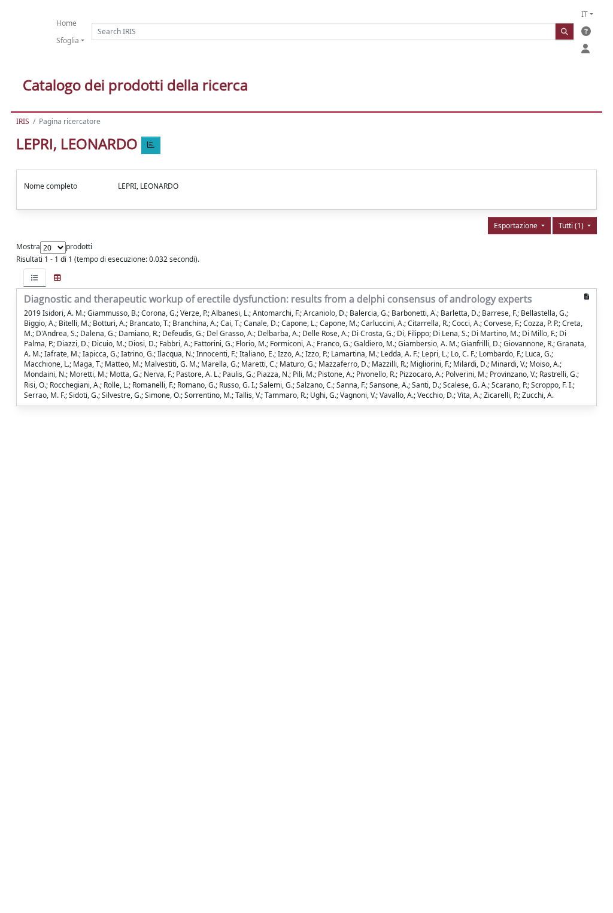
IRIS (22, 121)
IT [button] (584, 14)
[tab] (34, 277)
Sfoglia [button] (67, 40)
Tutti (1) (572, 225)
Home (66, 23)
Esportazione (516, 225)
